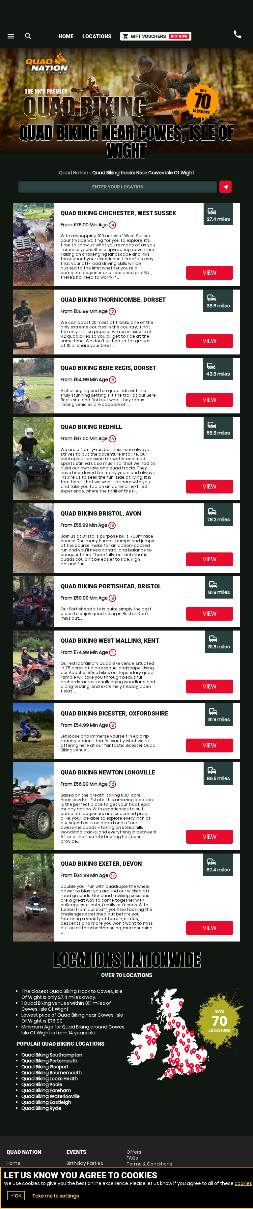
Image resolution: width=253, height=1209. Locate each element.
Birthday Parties (85, 1163)
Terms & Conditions (149, 1164)
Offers (133, 1152)
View (210, 272)
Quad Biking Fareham (46, 1090)
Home (66, 36)
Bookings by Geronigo (131, 65)
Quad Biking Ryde (41, 1108)
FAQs (132, 1158)
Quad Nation (73, 172)
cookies (243, 1183)
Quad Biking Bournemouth (51, 1072)
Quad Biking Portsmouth (49, 1060)
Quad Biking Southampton (51, 1055)
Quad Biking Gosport (45, 1066)
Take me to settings (55, 1196)
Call (237, 34)
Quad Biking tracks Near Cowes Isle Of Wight (143, 172)
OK (16, 1195)
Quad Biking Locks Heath (49, 1078)
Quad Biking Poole (41, 1084)
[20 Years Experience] (207, 65)
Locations (96, 36)
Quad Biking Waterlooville (50, 1096)
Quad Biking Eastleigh (46, 1102)
